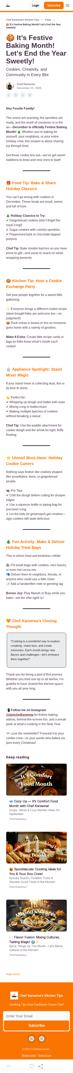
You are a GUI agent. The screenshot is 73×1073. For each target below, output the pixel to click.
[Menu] (67, 5)
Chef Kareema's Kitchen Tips (22, 19)
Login (35, 5)
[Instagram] (41, 1038)
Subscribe (53, 5)
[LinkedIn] (31, 1038)
